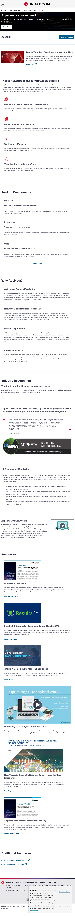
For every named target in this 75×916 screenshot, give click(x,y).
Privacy (17, 890)
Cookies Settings (64, 892)
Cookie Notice (34, 910)
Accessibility (10, 890)
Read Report (8, 791)
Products (9, 882)
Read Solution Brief (11, 834)
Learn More (37, 264)
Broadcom (37, 4)
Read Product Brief (11, 596)
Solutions (17, 882)
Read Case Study (10, 639)
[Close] (70, 888)
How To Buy (52, 882)
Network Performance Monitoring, (16, 906)
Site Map (23, 890)
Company (43, 882)
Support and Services (30, 882)
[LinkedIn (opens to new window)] (27, 899)
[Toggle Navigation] (3, 4)
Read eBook (8, 680)
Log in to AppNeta (66, 37)
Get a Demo (7, 27)
